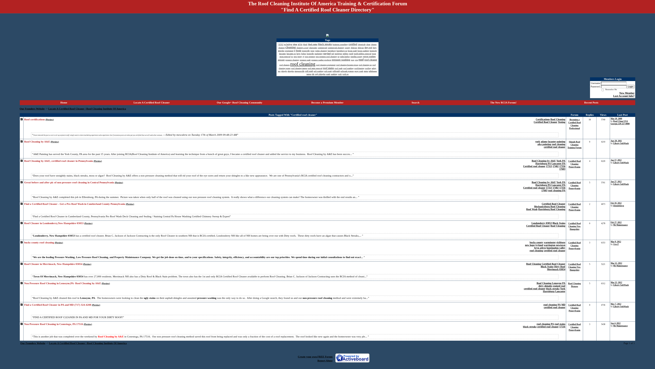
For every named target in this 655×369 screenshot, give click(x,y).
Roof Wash (531, 209)
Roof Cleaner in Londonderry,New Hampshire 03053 (54, 223)
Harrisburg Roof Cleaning (551, 209)
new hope (530, 245)
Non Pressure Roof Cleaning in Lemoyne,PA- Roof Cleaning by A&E (62, 283)
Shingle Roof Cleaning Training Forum (574, 145)
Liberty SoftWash (621, 143)
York (562, 288)
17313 (549, 166)
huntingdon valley (556, 248)
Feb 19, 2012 (616, 203)
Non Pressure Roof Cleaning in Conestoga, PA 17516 (53, 324)
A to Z (616, 244)
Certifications (543, 119)
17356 (562, 166)
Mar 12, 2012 (616, 263)
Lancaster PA (558, 163)
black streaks (552, 288)
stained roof (559, 286)
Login (630, 86)
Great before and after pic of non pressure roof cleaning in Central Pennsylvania (69, 182)
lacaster (552, 141)
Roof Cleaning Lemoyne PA (551, 283)
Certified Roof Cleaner (545, 122)
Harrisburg (549, 291)
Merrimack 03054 (556, 269)
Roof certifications (34, 119)
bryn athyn (540, 248)
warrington (549, 245)
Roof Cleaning (557, 119)
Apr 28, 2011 (616, 141)
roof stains (560, 324)
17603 (562, 169)
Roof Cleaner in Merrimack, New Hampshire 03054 (53, 264)
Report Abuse (325, 360)
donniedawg (618, 205)
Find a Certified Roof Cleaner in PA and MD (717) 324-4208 (57, 304)
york (537, 141)
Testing (561, 122)
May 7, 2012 (616, 304)
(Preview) (50, 119)
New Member (627, 93)
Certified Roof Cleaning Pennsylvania (574, 164)
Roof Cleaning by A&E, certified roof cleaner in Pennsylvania (58, 161)
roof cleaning (558, 144)
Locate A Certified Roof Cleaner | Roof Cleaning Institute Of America (87, 108)
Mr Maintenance (620, 225)
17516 (562, 326)
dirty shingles (545, 286)
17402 (556, 166)
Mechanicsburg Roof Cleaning (549, 206)
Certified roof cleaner (534, 166)
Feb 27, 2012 (616, 222)
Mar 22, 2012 (616, 282)
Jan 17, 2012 (616, 160)
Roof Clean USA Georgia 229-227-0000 (620, 122)
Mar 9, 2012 (616, 241)
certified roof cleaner (554, 147)
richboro (560, 242)
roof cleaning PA (556, 190)
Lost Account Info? (624, 96)
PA (559, 304)
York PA (560, 161)
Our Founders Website (32, 108)
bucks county (536, 242)
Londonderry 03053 (542, 223)
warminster (550, 242)
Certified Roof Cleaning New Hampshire (574, 226)
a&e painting (544, 144)
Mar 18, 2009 (616, 118)
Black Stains (558, 223)
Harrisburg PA (543, 163)
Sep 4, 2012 (616, 323)
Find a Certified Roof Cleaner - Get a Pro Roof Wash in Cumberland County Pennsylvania (74, 204)
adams (544, 141)
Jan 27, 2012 (616, 181)
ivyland (539, 245)
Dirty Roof (559, 266)
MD (563, 304)
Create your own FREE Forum (315, 356)
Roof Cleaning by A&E (37, 141)
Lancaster (560, 291)
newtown (560, 245)
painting (561, 141)
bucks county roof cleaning (39, 242)
